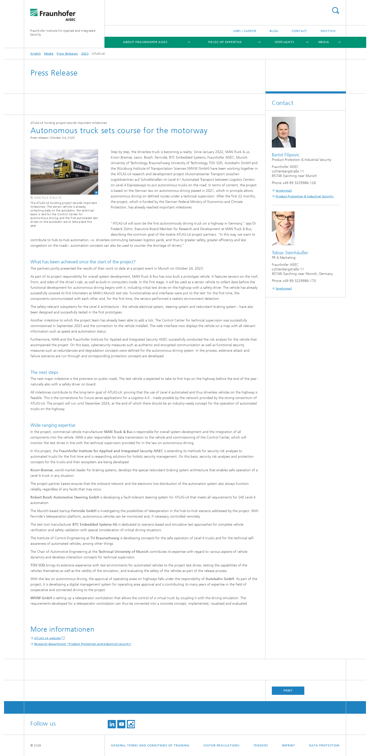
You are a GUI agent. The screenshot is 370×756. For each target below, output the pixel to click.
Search (335, 10)
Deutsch (328, 31)
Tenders (260, 745)
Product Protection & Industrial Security (305, 196)
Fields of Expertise (225, 42)
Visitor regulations (221, 745)
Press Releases (67, 53)
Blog (274, 31)
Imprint (288, 745)
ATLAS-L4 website (47, 638)
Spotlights (284, 42)
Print (288, 690)
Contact (299, 31)
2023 (85, 53)
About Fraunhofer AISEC (145, 42)
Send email (284, 190)
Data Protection (324, 745)
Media (323, 42)
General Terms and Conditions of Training (150, 745)
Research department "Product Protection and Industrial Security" (83, 644)
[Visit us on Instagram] (131, 724)
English (35, 53)
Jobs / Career (244, 31)
